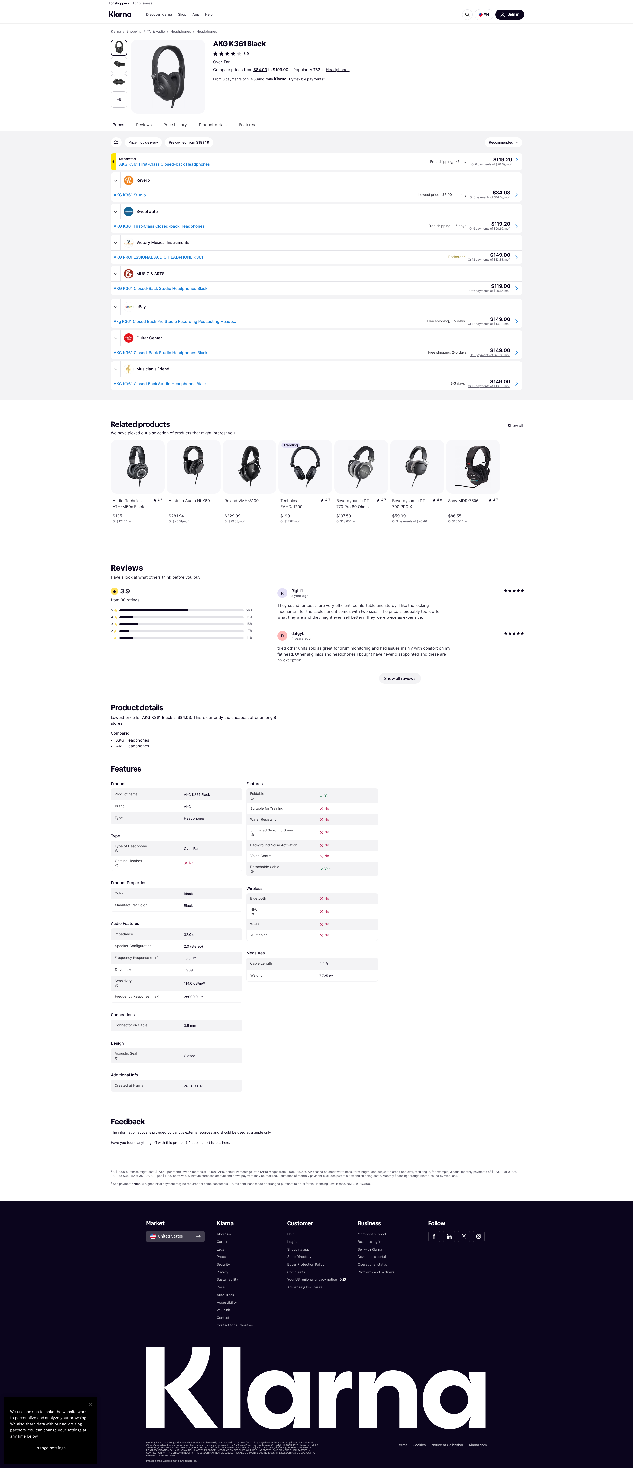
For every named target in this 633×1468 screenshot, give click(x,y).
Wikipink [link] (223, 1310)
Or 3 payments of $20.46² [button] (410, 521)
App (195, 14)
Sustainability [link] (227, 1279)
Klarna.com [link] (478, 1445)
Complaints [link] (296, 1272)
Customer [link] (300, 1223)
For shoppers (119, 3)
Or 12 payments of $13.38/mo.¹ (489, 259)
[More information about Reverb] (116, 180)
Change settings (50, 1448)
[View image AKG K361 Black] (119, 48)
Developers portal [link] (372, 1257)
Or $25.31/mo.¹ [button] (179, 521)
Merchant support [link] (372, 1234)
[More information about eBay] (116, 307)
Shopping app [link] (298, 1249)
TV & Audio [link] (156, 32)
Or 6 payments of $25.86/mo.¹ (490, 355)
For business (142, 3)
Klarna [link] (116, 32)
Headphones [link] (180, 32)
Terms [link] (402, 1445)
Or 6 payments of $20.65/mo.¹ (489, 291)
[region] (50, 1430)
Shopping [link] (134, 32)
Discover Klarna (159, 14)
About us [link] (224, 1234)
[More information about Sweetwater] (116, 211)
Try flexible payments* (306, 79)
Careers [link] (223, 1242)
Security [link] (223, 1264)
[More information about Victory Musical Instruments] (116, 243)
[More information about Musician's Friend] (116, 369)
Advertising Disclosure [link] (304, 1287)
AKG (187, 807)
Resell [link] (221, 1287)
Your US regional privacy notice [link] (312, 1279)
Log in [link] (292, 1242)
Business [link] (369, 1223)
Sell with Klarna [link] (370, 1249)
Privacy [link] (222, 1272)
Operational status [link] (372, 1264)
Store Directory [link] (299, 1257)
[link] (434, 1236)
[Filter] (116, 142)
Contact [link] (223, 1318)
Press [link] (221, 1257)
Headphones (338, 69)
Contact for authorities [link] (235, 1325)
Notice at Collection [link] (447, 1445)
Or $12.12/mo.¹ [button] (123, 521)
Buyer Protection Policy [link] (305, 1264)
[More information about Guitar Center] (116, 338)
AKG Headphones (132, 740)
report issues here (214, 1142)
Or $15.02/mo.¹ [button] (458, 521)
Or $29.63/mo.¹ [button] (235, 521)
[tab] (118, 124)
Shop (182, 14)
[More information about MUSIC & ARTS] (116, 274)
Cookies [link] (419, 1445)
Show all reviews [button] (400, 678)
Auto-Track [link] (225, 1295)
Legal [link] (221, 1249)
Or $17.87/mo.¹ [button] (290, 521)
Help (209, 14)
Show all (515, 425)
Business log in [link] (369, 1242)
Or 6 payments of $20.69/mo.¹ (491, 164)
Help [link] (290, 1234)
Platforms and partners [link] (376, 1272)
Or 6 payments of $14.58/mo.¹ (490, 197)
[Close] (90, 1404)
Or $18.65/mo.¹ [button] (346, 521)
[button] (484, 14)
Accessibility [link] (227, 1302)
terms (136, 1184)
